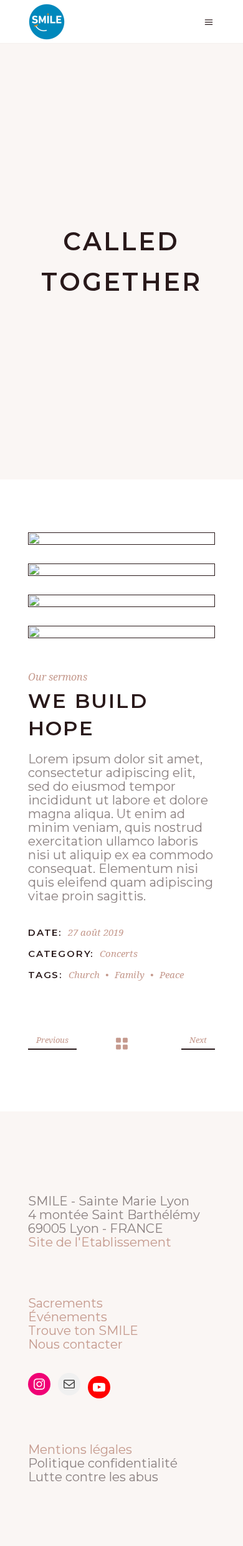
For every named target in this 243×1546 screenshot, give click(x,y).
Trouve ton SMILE (83, 1330)
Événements (67, 1316)
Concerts (119, 953)
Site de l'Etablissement (99, 1242)
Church (84, 974)
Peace (172, 974)
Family (130, 974)
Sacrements (65, 1303)
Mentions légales (80, 1449)
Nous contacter (75, 1344)
